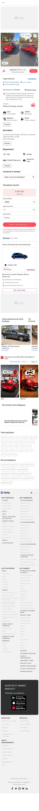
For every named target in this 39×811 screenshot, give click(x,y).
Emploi (4, 571)
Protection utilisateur (14, 782)
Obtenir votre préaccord (18, 224)
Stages (3, 631)
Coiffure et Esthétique (7, 609)
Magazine (5, 731)
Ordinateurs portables (25, 580)
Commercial (5, 584)
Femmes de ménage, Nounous (9, 593)
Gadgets (22, 589)
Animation (4, 643)
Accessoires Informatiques (26, 605)
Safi (26, 450)
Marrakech (34, 437)
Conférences (5, 649)
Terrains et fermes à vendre (26, 516)
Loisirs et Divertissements (25, 657)
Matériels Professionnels (28, 666)
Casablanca (5, 437)
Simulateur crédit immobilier (7, 735)
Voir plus (7, 124)
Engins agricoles (6, 537)
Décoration (22, 631)
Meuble (22, 628)
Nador (10, 441)
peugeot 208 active (22, 469)
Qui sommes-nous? (20, 784)
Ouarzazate (20, 450)
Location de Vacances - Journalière (27, 556)
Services (5, 590)
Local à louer (23, 536)
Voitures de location (6, 505)
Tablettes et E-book (24, 578)
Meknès (4, 441)
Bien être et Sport (25, 663)
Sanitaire (22, 648)
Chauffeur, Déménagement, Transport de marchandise (8, 603)
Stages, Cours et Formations (7, 624)
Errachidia (4, 446)
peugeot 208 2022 (28, 478)
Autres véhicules (7, 543)
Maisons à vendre (24, 505)
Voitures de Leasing (6, 508)
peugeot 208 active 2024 (8, 474)
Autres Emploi (5, 587)
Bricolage (22, 645)
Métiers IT (4, 579)
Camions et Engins (8, 521)
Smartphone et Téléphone (26, 575)
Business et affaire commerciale (8, 637)
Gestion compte (7, 752)
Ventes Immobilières (26, 500)
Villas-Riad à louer (24, 530)
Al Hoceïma (25, 437)
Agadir (12, 437)
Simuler (33, 71)
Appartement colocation (26, 547)
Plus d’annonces (31, 320)
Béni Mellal (24, 441)
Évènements (6, 641)
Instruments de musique (28, 653)
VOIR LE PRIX (21, 290)
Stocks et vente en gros (28, 668)
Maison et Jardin (25, 615)
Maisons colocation (24, 549)
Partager (28, 36)
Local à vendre (23, 514)
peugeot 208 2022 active (27, 465)
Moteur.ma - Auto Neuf (9, 721)
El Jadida (31, 441)
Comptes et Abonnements (26, 602)
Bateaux (4, 540)
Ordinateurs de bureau (25, 583)
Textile (21, 634)
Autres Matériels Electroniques (27, 608)
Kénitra (16, 446)
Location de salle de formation (9, 634)
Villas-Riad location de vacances (27, 565)
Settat (10, 454)
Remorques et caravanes (8, 526)
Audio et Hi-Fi (23, 600)
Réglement (26, 782)
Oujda (22, 446)
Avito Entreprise (25, 731)
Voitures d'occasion (6, 503)
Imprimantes (23, 591)
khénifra (28, 446)
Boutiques (5, 727)
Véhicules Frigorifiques (7, 532)
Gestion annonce (7, 749)
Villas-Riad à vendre (25, 508)
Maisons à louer (24, 527)
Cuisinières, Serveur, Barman (9, 606)
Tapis (21, 637)
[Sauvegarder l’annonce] (35, 36)
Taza (31, 450)
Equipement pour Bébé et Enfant (27, 611)
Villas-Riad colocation (25, 552)
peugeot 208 (5, 478)
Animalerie (23, 650)
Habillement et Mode (26, 660)
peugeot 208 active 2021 (24, 474)
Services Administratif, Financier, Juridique (10, 618)
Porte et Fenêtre (24, 639)
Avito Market (24, 727)
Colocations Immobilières (28, 544)
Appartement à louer (25, 525)
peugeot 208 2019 (16, 478)
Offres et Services (7, 755)
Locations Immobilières (27, 522)
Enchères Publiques (26, 671)
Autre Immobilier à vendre (26, 519)
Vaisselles (22, 626)
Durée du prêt (7, 214)
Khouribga (4, 450)
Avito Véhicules (24, 721)
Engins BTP (5, 534)
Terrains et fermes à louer (26, 538)
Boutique (5, 759)
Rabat (18, 437)
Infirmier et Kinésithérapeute (9, 611)
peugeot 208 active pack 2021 (10, 465)
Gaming (22, 586)
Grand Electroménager (25, 620)
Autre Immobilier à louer (26, 541)
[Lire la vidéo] (10, 381)
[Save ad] (28, 327)
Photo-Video (23, 597)
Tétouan (4, 454)
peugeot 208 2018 (7, 482)
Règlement (5, 745)
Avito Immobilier (25, 724)
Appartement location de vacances (28, 559)
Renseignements (7, 762)
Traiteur (4, 646)
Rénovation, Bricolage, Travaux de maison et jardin (10, 599)
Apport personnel (8, 206)
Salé (15, 454)
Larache (12, 450)
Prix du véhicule (7, 198)
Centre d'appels (5, 573)
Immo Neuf (5, 724)
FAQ (3, 765)
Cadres (3, 576)
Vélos (4, 514)
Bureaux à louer (24, 533)
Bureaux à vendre (24, 511)
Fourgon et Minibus (7, 529)
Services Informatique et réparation (10, 614)
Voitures (5, 500)
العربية (35, 493)
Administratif (5, 582)
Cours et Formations (7, 628)
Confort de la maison (25, 623)
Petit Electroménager (25, 618)
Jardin (21, 642)
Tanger (16, 441)
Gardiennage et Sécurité (8, 595)
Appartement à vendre (25, 503)
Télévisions (22, 594)
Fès (11, 446)
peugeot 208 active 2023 (8, 469)
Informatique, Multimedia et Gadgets (28, 571)
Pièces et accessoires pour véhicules (9, 517)
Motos (4, 511)
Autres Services (5, 621)
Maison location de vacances (27, 562)
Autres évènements (6, 651)
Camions (4, 523)
